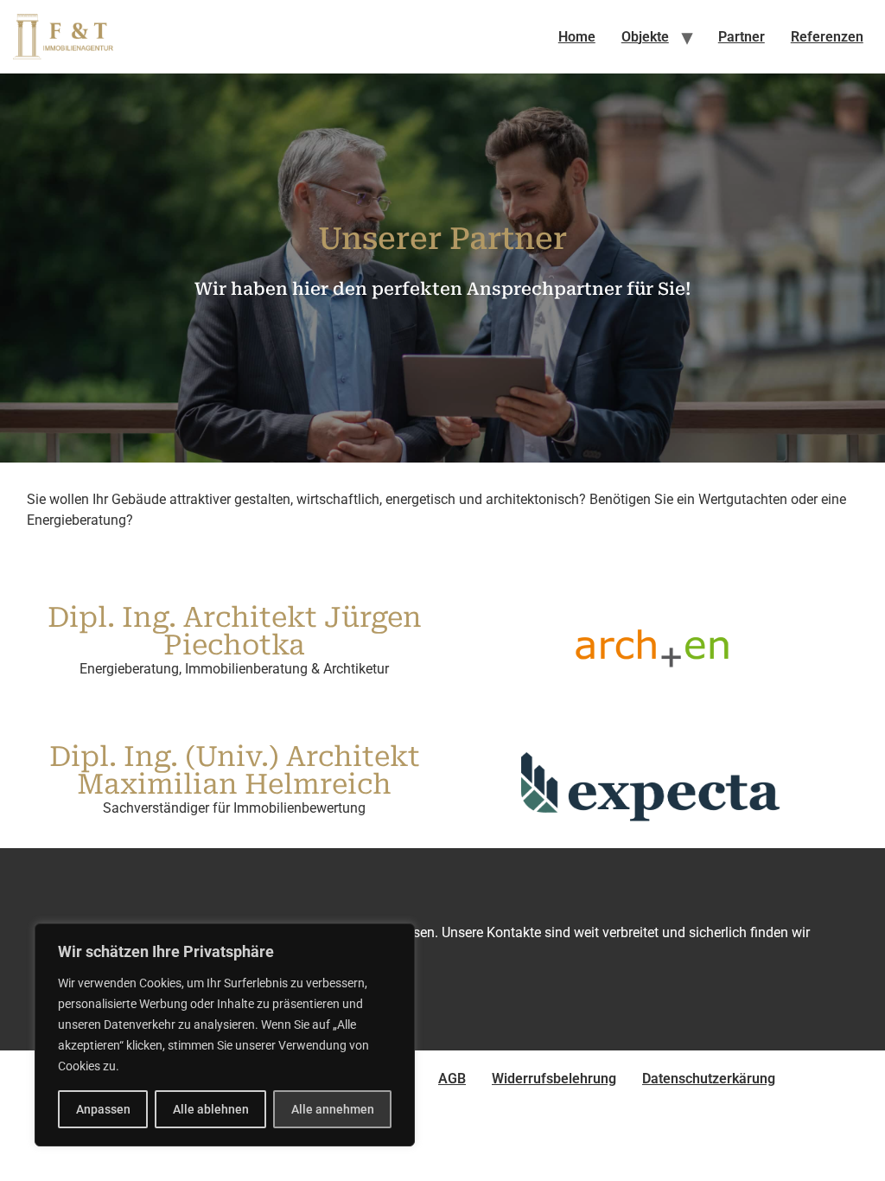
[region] (225, 1034)
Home (576, 37)
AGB (452, 1078)
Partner (741, 37)
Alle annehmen (332, 1109)
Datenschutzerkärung (708, 1078)
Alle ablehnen (211, 1109)
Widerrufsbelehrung (554, 1078)
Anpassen (103, 1109)
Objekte (645, 37)
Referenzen (827, 37)
